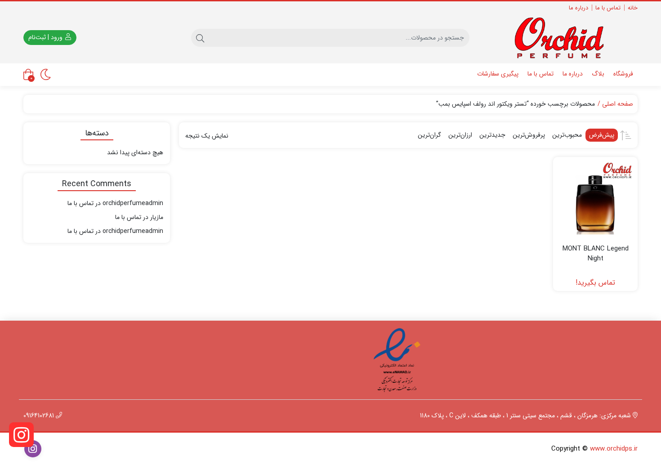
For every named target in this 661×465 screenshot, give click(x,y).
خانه (633, 8)
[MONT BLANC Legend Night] (595, 199)
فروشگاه (623, 74)
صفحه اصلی (617, 104)
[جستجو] (200, 38)
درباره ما (578, 8)
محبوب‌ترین (567, 135)
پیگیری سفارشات (497, 74)
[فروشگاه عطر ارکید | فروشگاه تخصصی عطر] (564, 38)
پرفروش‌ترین (529, 135)
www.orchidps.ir (614, 448)
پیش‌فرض (601, 135)
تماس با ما (608, 8)
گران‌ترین (429, 135)
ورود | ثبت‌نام (46, 37)
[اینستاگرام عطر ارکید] (21, 434)
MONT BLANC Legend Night (596, 254)
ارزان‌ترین (460, 135)
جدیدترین (492, 135)
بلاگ (598, 74)
